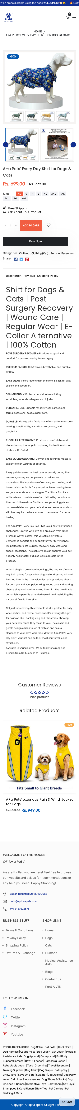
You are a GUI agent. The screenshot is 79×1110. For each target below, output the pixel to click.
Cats (48, 945)
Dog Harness (11, 1051)
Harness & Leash (54, 1061)
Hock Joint (65, 1047)
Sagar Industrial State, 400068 (28, 893)
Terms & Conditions (19, 930)
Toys (30, 1065)
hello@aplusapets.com (23, 901)
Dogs (49, 938)
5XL (15, 198)
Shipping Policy (47, 276)
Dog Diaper (46, 1070)
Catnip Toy (61, 1070)
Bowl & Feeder (34, 1061)
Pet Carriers (56, 1088)
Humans (51, 953)
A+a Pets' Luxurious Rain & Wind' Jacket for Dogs (39, 801)
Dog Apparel (31, 1056)
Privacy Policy (16, 938)
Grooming (40, 1065)
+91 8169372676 (19, 908)
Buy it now (35, 243)
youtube (17, 1034)
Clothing (24, 253)
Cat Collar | (51, 1047)
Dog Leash (43, 1051)
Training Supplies (13, 1070)
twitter (16, 1017)
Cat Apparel (47, 1056)
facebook (18, 1009)
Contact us (53, 979)
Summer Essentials (62, 253)
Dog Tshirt (31, 1070)
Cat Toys (68, 1084)
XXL (53, 193)
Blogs (49, 972)
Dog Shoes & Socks (54, 1079)
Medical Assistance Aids (59, 962)
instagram (18, 1026)
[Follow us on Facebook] (16, 260)
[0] (68, 18)
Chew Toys (10, 1074)
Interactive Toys (36, 1084)
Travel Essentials (58, 1065)
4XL (7, 198)
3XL (62, 193)
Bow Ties (42, 1088)
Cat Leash (58, 1051)
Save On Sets (26, 1074)
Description (13, 276)
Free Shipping (17, 208)
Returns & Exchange (20, 953)
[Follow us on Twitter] (21, 260)
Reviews (29, 276)
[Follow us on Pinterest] (27, 260)
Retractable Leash (14, 1065)
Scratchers (55, 1084)
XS (19, 193)
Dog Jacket (55, 1074)
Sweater (40, 1074)
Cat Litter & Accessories (26, 1079)
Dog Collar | (37, 1047)
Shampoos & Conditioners (19, 1088)
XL (45, 193)
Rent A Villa (53, 987)
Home (38, 31)
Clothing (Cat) (39, 253)
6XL (24, 198)
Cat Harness (28, 1051)
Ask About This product (24, 212)
